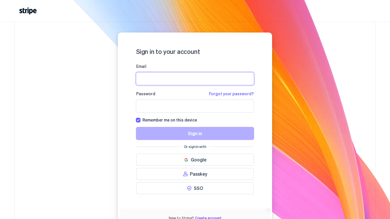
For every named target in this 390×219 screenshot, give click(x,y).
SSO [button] (198, 188)
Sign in (195, 133)
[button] (195, 159)
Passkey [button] (198, 174)
